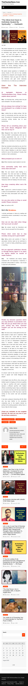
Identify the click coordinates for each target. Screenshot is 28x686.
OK (23, 634)
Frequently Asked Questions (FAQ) (9, 682)
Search (4, 632)
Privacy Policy (10, 683)
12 (13, 650)
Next (22, 446)
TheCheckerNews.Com (11, 2)
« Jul (13, 665)
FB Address (12, 210)
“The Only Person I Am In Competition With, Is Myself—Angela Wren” (12, 590)
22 (22, 653)
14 (19, 650)
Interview (22, 27)
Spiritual (13, 422)
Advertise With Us (19, 683)
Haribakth (5, 422)
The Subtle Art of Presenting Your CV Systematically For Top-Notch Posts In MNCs (13, 619)
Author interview (20, 419)
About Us (4, 683)
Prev (6, 446)
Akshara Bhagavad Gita (8, 419)
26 (13, 655)
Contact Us (21, 682)
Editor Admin (5, 27)
